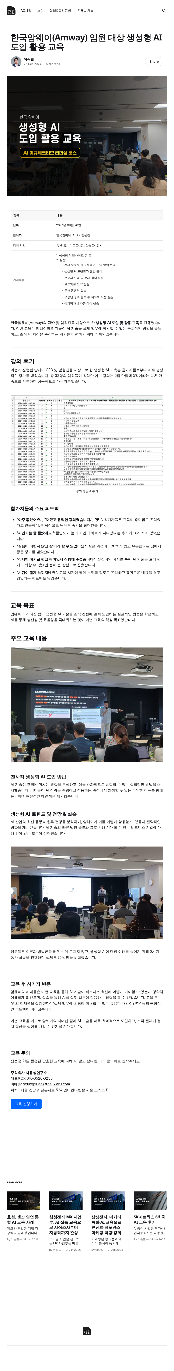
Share (154, 61)
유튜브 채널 (85, 10)
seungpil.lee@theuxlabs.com (46, 1084)
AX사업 (26, 10)
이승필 (29, 59)
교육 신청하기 (26, 1104)
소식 (40, 10)
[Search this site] (164, 10)
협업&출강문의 (60, 10)
